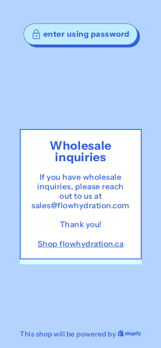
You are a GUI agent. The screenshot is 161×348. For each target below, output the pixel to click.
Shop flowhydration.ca (81, 244)
